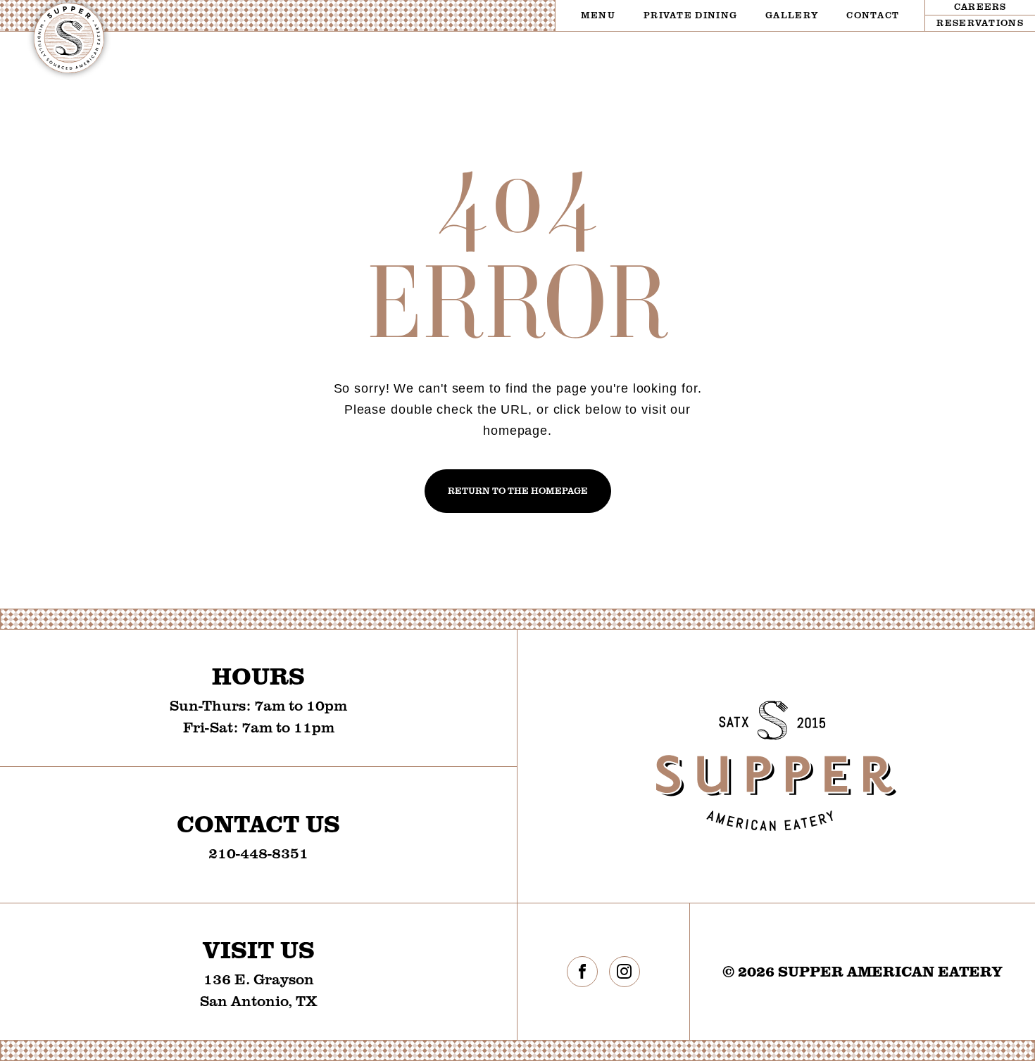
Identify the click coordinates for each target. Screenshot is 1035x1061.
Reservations (980, 22)
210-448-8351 (258, 852)
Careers (980, 6)
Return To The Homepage (518, 490)
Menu (598, 14)
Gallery (791, 14)
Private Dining (690, 14)
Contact (872, 14)
